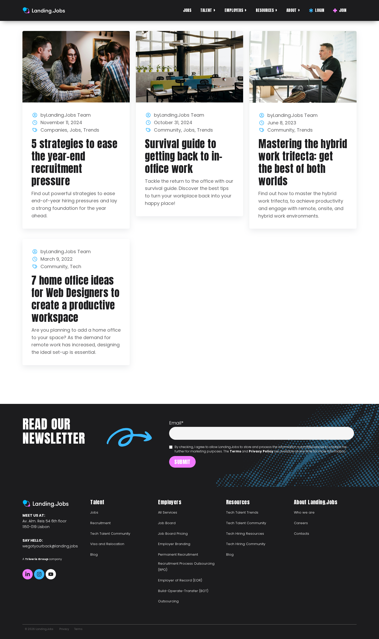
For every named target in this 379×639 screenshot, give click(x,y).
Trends (91, 130)
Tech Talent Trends (242, 512)
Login (319, 10)
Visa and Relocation (107, 543)
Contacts (301, 533)
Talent (206, 10)
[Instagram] (39, 574)
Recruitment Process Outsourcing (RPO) (186, 566)
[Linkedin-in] (27, 574)
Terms (235, 451)
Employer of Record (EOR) (180, 580)
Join (342, 10)
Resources (265, 10)
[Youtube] (51, 574)
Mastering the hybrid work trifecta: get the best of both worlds (302, 162)
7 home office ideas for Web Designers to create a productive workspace (75, 299)
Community (167, 130)
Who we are (304, 512)
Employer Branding (174, 543)
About (291, 10)
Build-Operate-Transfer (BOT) (183, 590)
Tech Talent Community (110, 533)
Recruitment (100, 523)
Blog (94, 554)
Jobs (187, 10)
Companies (53, 130)
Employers (234, 10)
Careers (301, 523)
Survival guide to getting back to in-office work (184, 156)
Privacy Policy (261, 451)
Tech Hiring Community (245, 543)
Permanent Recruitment (178, 554)
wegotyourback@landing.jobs (50, 546)
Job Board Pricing (173, 533)
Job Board (167, 523)
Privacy (64, 629)
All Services (167, 512)
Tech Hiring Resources (245, 533)
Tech (75, 266)
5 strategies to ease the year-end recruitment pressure (74, 162)
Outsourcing (168, 601)
